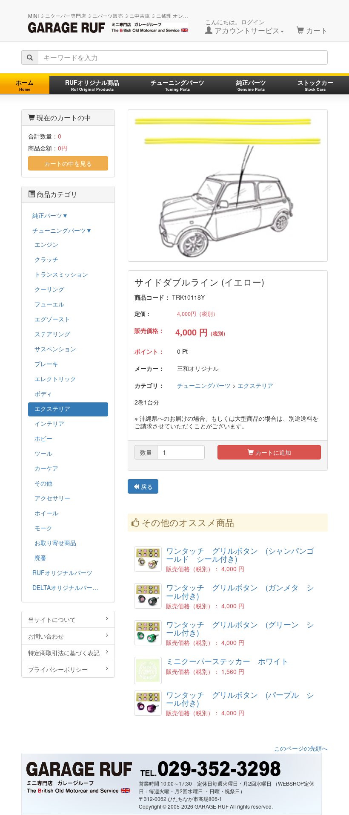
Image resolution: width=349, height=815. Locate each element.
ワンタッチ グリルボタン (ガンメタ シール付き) (240, 591)
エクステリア (255, 385)
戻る (146, 486)
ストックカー (315, 85)
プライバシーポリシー (58, 669)
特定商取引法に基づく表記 (64, 652)
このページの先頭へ (301, 748)
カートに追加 (272, 452)
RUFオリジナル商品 (92, 85)
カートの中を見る (68, 163)
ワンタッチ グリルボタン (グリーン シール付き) (240, 628)
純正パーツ (251, 85)
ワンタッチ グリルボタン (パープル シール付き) (240, 698)
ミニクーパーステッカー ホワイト (227, 661)
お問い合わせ (46, 636)
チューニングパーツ (177, 85)
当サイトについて (52, 619)
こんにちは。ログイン (242, 26)
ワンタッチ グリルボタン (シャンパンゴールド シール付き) (240, 554)
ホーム (25, 85)
